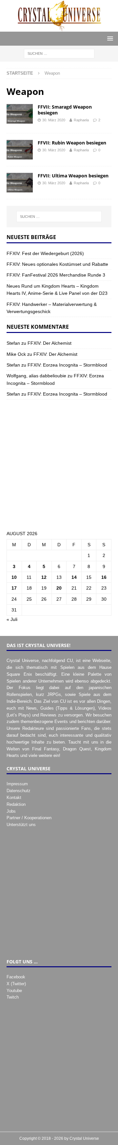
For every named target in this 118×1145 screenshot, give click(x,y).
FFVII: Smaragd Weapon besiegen (65, 110)
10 (14, 577)
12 (44, 577)
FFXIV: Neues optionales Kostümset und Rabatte (57, 264)
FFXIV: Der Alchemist (49, 343)
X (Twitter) (16, 983)
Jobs (11, 811)
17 (14, 588)
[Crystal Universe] (59, 28)
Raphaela (81, 120)
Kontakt (14, 797)
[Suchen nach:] (59, 53)
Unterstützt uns (21, 824)
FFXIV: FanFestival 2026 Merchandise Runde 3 (56, 275)
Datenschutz (18, 790)
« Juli (12, 619)
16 (104, 577)
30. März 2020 (53, 120)
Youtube (14, 990)
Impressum (17, 783)
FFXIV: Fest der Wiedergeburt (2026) (45, 253)
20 (59, 588)
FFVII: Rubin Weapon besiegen (72, 143)
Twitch (13, 997)
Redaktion (16, 804)
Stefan (13, 343)
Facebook (16, 976)
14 (74, 577)
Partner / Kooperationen (29, 817)
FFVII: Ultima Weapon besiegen (73, 176)
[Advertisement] (59, 464)
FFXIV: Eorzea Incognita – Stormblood (67, 365)
